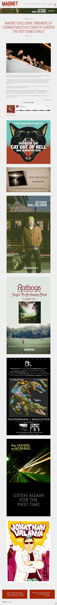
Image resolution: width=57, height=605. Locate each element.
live (33, 102)
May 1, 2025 (29, 35)
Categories (32, 4)
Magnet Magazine (8, 601)
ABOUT (42, 4)
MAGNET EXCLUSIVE (28, 18)
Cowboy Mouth (8, 115)
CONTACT (45, 4)
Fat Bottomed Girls (13, 115)
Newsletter (27, 4)
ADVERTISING (37, 4)
